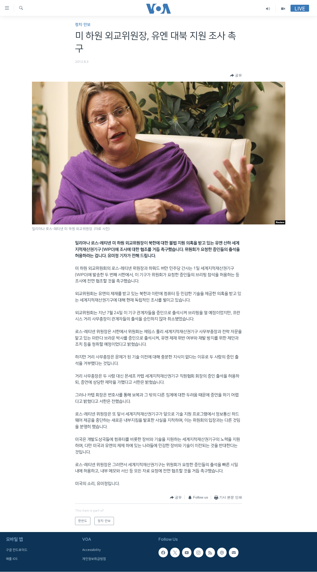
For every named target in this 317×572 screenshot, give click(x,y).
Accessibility (91, 550)
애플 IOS (12, 559)
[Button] (236, 75)
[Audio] (268, 8)
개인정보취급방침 (94, 559)
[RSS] (210, 552)
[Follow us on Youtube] (186, 552)
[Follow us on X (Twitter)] (175, 552)
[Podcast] (222, 552)
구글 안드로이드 (16, 550)
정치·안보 (82, 25)
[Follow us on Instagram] (198, 552)
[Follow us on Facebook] (163, 552)
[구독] (233, 552)
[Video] (283, 8)
